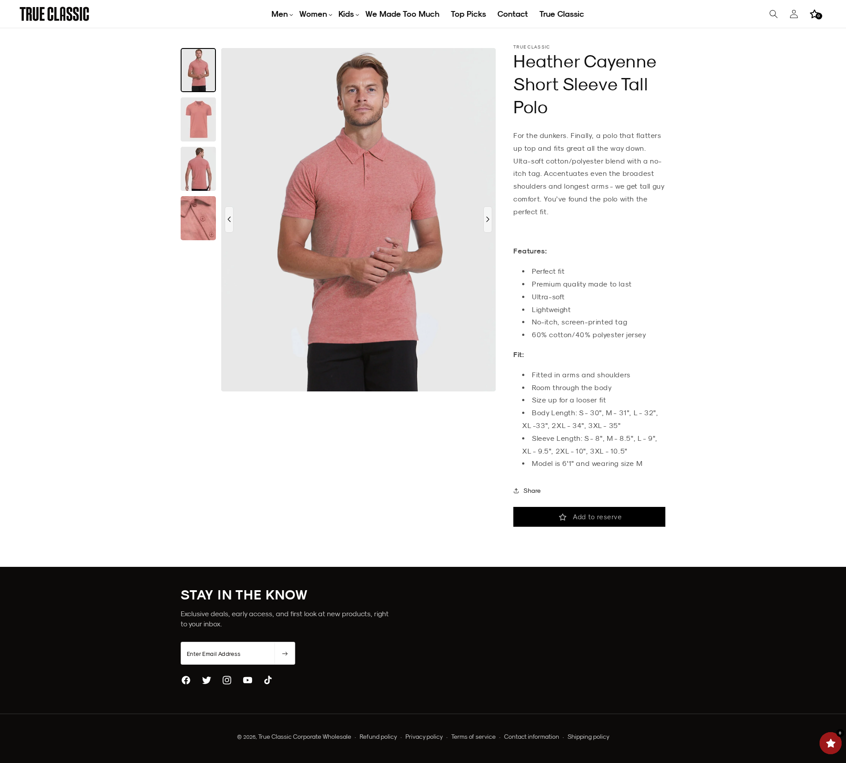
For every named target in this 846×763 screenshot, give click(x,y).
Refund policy (378, 736)
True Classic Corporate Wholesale (304, 736)
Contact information (531, 736)
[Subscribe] (284, 653)
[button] (279, 14)
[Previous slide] (229, 219)
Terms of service (473, 736)
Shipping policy (588, 736)
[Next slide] (487, 219)
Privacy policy (424, 736)
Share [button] (532, 490)
